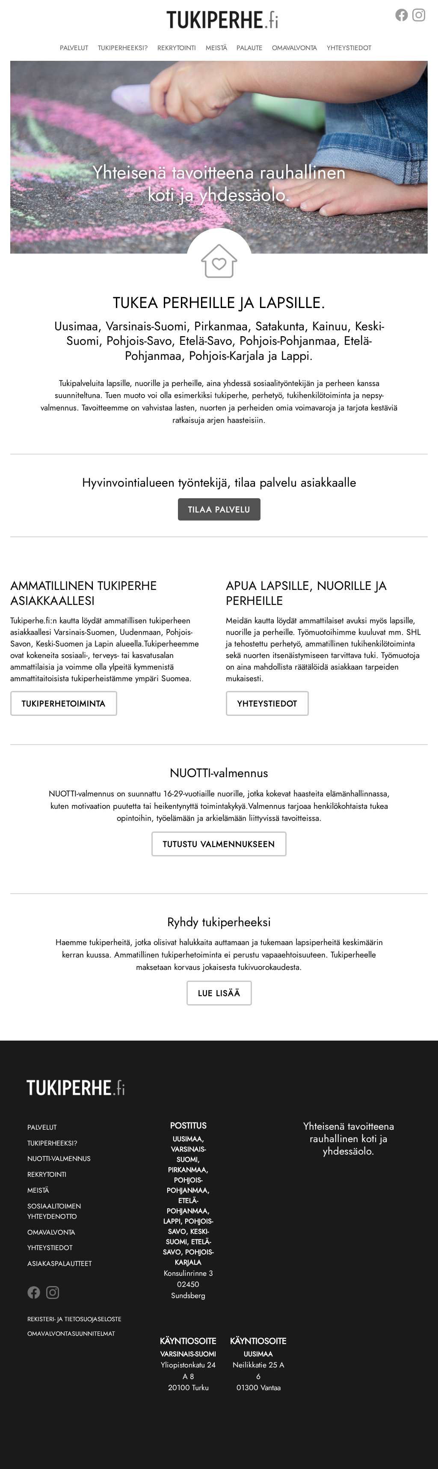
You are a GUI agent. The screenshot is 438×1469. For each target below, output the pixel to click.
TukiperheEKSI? (123, 48)
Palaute (250, 48)
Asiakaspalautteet (59, 1264)
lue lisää (219, 993)
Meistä (216, 48)
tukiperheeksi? (52, 1143)
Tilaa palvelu (219, 509)
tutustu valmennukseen (219, 844)
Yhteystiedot (349, 48)
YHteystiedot (49, 1248)
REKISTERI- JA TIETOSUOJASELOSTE (74, 1319)
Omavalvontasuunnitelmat (71, 1333)
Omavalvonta (294, 48)
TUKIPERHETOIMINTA (64, 703)
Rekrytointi (176, 48)
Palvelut (74, 48)
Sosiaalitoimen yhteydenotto (54, 1211)
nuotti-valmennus (59, 1159)
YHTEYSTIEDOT (267, 703)
